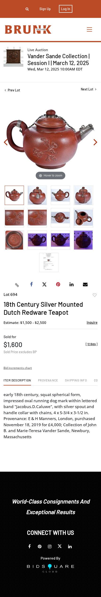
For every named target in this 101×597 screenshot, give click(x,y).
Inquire (92, 322)
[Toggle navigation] (89, 29)
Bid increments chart (18, 368)
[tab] (17, 382)
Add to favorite (94, 295)
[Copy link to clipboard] (17, 284)
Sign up (45, 9)
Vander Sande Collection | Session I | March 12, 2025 (58, 59)
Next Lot (87, 89)
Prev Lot (13, 90)
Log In (65, 9)
